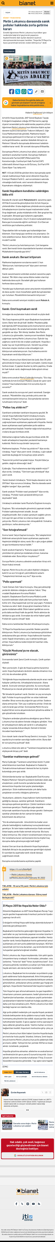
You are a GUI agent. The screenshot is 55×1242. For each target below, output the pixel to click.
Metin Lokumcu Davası (21, 874)
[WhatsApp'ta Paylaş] (23, 91)
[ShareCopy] (36, 91)
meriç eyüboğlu (21, 1076)
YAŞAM (7, 12)
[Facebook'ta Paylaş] (11, 91)
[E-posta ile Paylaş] (42, 91)
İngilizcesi (37, 112)
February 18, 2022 (37, 877)
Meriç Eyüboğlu (27, 377)
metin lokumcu (39, 1072)
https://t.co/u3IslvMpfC (21, 869)
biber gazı (7, 1076)
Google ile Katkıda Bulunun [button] (30, 1155)
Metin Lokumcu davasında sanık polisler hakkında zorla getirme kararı (26, 25)
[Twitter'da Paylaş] (17, 91)
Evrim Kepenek (18, 1092)
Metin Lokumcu (19, 127)
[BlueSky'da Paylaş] (30, 91)
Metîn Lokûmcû (9, 1081)
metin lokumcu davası (39, 1076)
